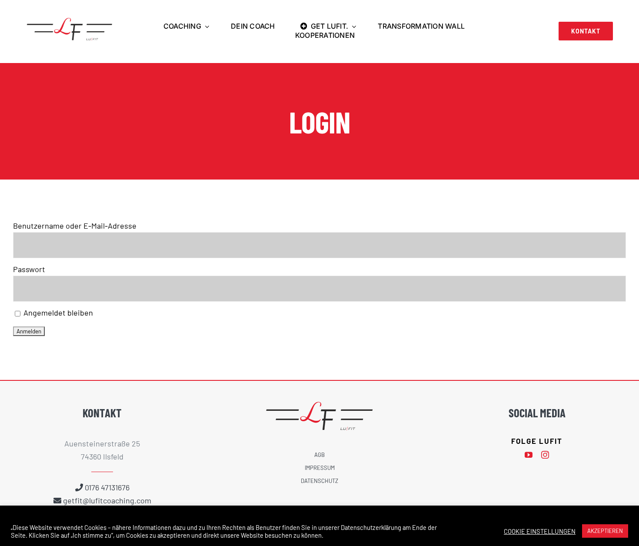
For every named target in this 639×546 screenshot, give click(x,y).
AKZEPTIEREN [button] (605, 530)
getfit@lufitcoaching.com (107, 500)
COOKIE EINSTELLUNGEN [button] (540, 531)
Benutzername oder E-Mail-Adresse (74, 225)
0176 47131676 (107, 487)
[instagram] (545, 455)
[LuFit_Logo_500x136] (69, 21)
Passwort (29, 269)
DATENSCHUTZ (319, 480)
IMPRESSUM (320, 467)
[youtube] (528, 455)
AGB (319, 454)
